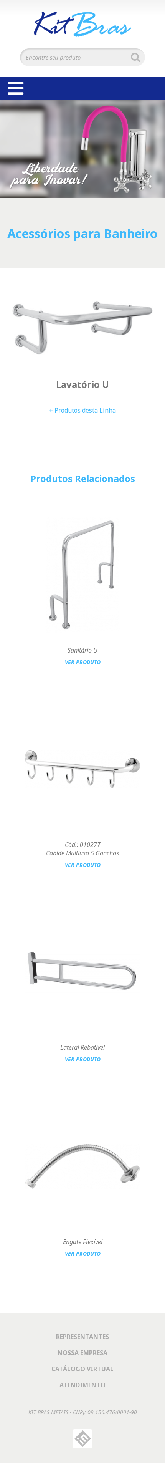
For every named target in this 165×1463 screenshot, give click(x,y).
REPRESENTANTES (82, 1336)
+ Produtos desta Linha (82, 410)
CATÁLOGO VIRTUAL (82, 1369)
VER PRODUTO (83, 662)
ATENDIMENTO (82, 1385)
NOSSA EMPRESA (82, 1353)
